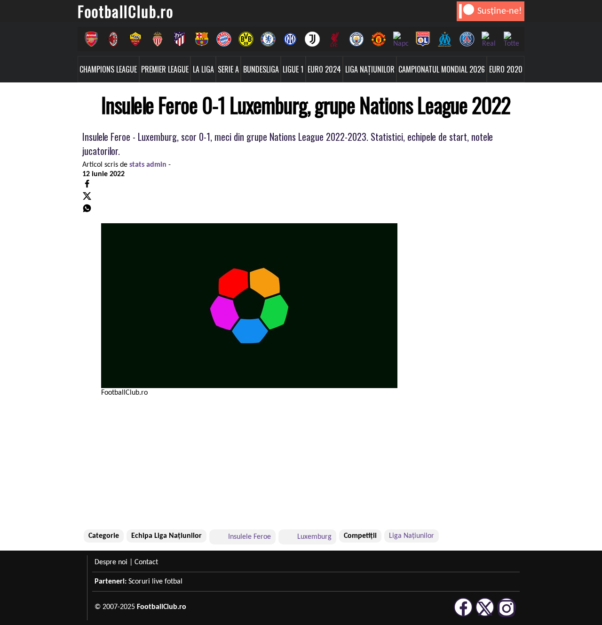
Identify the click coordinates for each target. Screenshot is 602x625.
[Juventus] (312, 39)
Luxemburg (314, 537)
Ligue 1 (293, 69)
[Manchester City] (356, 39)
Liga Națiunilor (370, 69)
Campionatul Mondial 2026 (441, 69)
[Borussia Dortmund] (246, 39)
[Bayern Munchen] (224, 39)
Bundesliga (261, 69)
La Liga (203, 69)
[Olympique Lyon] (423, 39)
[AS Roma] (135, 39)
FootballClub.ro (126, 11)
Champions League (108, 69)
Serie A (228, 69)
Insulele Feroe (249, 537)
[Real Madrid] (489, 39)
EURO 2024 (324, 69)
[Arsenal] (91, 39)
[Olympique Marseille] (445, 39)
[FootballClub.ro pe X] (484, 615)
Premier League (165, 69)
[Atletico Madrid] (179, 39)
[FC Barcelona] (201, 39)
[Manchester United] (378, 39)
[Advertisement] (458, 464)
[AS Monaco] (157, 39)
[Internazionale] (290, 39)
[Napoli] (400, 39)
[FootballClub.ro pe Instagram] (506, 615)
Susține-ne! (499, 11)
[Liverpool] (334, 39)
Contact (146, 562)
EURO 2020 (506, 69)
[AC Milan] (113, 39)
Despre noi (111, 562)
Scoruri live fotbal (155, 581)
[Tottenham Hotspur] (511, 39)
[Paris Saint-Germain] (467, 39)
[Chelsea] (268, 39)
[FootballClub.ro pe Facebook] (463, 615)
